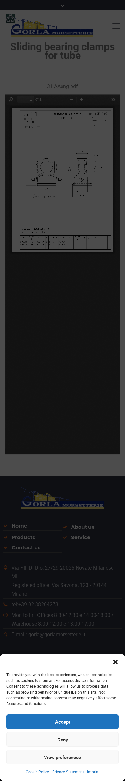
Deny (62, 739)
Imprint (93, 771)
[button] (115, 662)
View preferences (62, 757)
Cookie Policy (37, 771)
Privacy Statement (68, 771)
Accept (62, 722)
